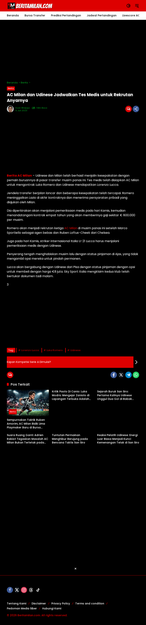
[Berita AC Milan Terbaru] (30, 5)
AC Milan (70, 228)
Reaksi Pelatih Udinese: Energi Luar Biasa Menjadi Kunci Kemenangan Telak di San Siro (118, 438)
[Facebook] (113, 375)
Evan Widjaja (23, 108)
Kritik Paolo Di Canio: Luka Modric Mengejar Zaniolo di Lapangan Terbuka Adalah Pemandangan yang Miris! (70, 395)
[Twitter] (121, 375)
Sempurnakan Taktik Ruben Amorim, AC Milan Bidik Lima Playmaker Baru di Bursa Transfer (26, 423)
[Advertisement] (73, 50)
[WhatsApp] (136, 375)
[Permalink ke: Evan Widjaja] (11, 109)
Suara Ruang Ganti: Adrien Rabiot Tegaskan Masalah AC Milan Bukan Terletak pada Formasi (27, 439)
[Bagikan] (136, 109)
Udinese (75, 350)
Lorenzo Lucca (30, 350)
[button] (128, 5)
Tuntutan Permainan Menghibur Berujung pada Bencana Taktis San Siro (70, 438)
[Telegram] (128, 375)
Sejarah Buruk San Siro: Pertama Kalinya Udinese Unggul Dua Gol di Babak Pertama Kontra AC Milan (114, 395)
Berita (11, 88)
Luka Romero (55, 350)
